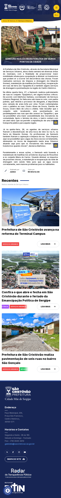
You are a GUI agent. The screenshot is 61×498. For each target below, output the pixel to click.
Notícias (13, 21)
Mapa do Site (14, 459)
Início (5, 21)
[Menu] (56, 8)
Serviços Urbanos (25, 21)
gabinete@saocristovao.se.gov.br (20, 444)
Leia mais (45, 244)
